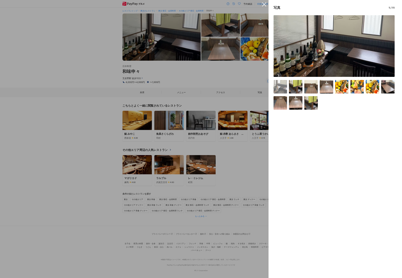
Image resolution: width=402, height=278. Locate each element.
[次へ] (389, 46)
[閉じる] (264, 4)
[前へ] (279, 46)
